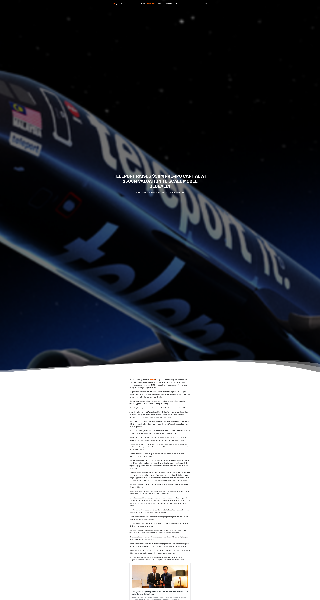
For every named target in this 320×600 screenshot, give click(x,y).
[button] (206, 3)
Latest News (151, 3)
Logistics (152, 192)
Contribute (168, 3)
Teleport (152, 380)
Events (160, 3)
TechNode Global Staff (177, 192)
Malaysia (158, 192)
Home (143, 3)
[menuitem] (143, 3)
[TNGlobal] (117, 3)
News (163, 192)
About (177, 3)
